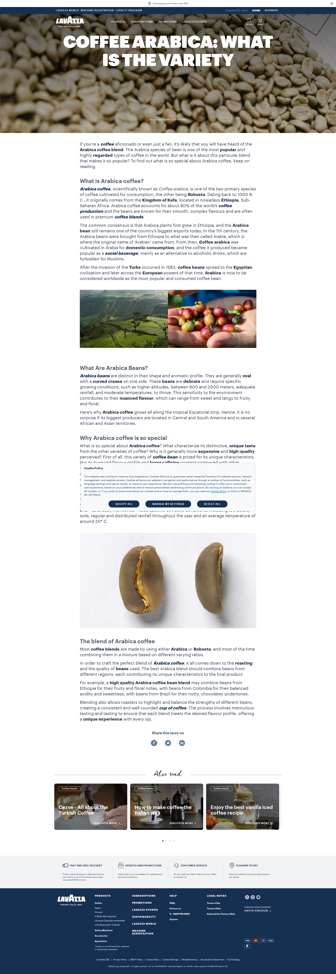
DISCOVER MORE (105, 823)
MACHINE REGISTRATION (97, 10)
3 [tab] (170, 841)
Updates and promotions (143, 865)
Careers (174, 919)
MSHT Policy (136, 960)
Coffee (98, 903)
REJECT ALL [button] (212, 504)
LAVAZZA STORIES (145, 910)
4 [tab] (173, 841)
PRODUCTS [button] (118, 22)
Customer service (194, 865)
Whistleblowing (189, 960)
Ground (98, 912)
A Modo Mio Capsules (105, 916)
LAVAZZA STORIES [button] (195, 22)
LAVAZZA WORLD (67, 10)
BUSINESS (271, 10)
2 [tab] (166, 841)
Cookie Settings (170, 960)
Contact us (175, 909)
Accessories (101, 936)
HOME (256, 10)
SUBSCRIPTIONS (143, 896)
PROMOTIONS (142, 903)
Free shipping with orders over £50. (170, 3)
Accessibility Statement (212, 960)
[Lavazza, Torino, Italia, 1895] (70, 21)
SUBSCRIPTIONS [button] (142, 22)
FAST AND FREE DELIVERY (86, 865)
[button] (332, 3)
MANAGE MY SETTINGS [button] (168, 504)
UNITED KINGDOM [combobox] (256, 911)
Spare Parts (101, 941)
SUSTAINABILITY (144, 917)
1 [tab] (162, 841)
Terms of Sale (214, 909)
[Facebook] (154, 743)
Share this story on (168, 733)
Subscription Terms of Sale (221, 914)
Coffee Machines (104, 930)
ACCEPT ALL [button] (123, 504)
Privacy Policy (120, 960)
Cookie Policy (152, 960)
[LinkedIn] (182, 743)
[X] (168, 743)
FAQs (172, 903)
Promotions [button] (168, 22)
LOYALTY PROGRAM (129, 10)
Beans (98, 908)
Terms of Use (213, 903)
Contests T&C (103, 960)
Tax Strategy (233, 960)
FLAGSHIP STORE (247, 865)
